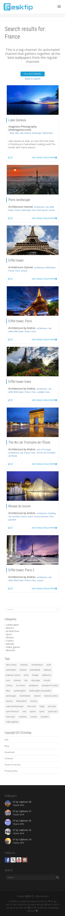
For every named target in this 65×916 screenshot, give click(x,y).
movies (33, 701)
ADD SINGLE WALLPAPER (43, 157)
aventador (11, 669)
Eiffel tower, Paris (20, 321)
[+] (33, 100)
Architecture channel (20, 206)
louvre (30, 516)
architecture (39, 207)
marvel (37, 695)
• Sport (8, 634)
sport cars (53, 711)
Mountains (21, 701)
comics (9, 685)
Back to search (32, 78)
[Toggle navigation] (59, 6)
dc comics (20, 685)
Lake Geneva (17, 120)
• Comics (9, 640)
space (33, 711)
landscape (36, 133)
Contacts (9, 758)
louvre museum (41, 516)
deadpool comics (50, 685)
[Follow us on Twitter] (13, 859)
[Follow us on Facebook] (7, 859)
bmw (26, 675)
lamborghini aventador (40, 690)
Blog (7, 745)
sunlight (40, 392)
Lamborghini (20, 690)
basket (23, 669)
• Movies (9, 637)
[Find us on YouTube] (18, 859)
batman (47, 669)
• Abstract (10, 650)
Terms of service (13, 764)
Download (9, 752)
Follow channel (32, 74)
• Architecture (12, 631)
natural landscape (15, 706)
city (47, 207)
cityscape (35, 680)
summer (23, 716)
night (42, 706)
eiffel (10, 331)
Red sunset (42, 210)
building (52, 513)
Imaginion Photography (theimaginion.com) (22, 128)
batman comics (13, 675)
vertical (24, 270)
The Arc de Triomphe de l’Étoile (29, 442)
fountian (16, 516)
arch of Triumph (44, 449)
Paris (34, 210)
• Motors (9, 627)
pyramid (12, 519)
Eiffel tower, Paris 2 (21, 570)
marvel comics (51, 695)
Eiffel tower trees (19, 382)
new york (31, 706)
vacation (45, 716)
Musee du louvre (19, 506)
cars (8, 680)
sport (41, 711)
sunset (51, 210)
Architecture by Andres (21, 328)
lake (17, 133)
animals (24, 664)
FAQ (6, 739)
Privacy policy (11, 770)
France (18, 210)
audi (49, 664)
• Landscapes (12, 624)
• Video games (12, 647)
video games (12, 721)
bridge (35, 675)
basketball (35, 669)
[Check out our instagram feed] (24, 859)
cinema (17, 680)
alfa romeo (11, 664)
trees (47, 392)
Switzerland (47, 133)
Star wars (10, 716)
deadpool (33, 685)
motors (9, 701)
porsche (52, 706)
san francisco (12, 711)
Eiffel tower (16, 260)
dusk (12, 133)
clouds (47, 680)
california (46, 675)
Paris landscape (19, 200)
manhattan (25, 695)
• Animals (9, 643)
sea (24, 711)
